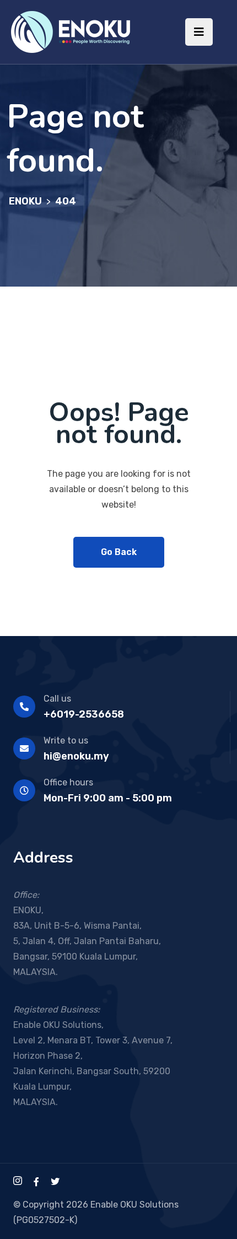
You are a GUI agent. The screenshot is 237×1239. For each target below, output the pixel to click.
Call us (57, 698)
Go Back (119, 552)
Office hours (68, 782)
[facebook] (36, 1182)
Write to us (66, 740)
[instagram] (17, 1182)
